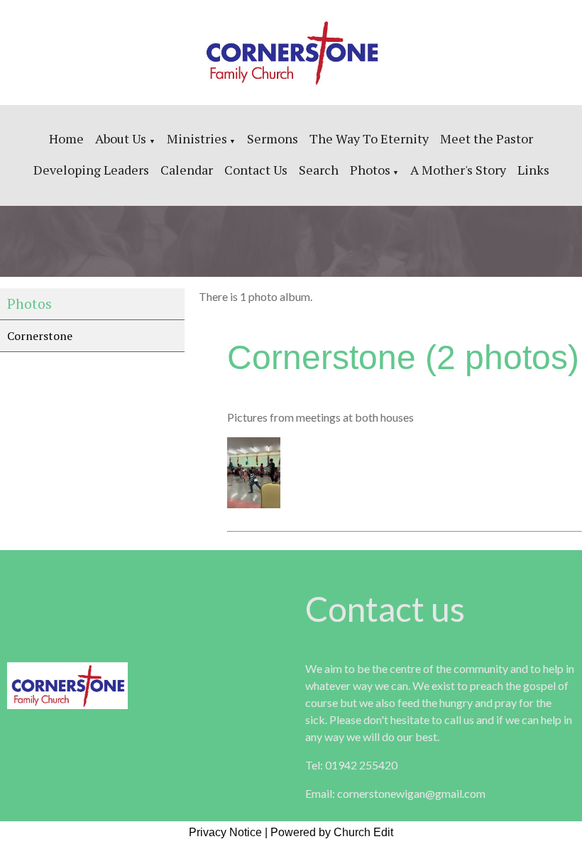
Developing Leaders (91, 169)
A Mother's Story (458, 169)
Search (319, 169)
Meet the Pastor (486, 138)
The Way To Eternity (369, 138)
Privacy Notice (225, 832)
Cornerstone (39, 336)
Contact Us (255, 169)
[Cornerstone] (253, 504)
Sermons (272, 138)
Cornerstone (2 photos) (403, 357)
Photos (370, 169)
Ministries (197, 138)
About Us (122, 138)
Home (66, 138)
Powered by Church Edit (331, 832)
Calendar (186, 169)
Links (533, 169)
